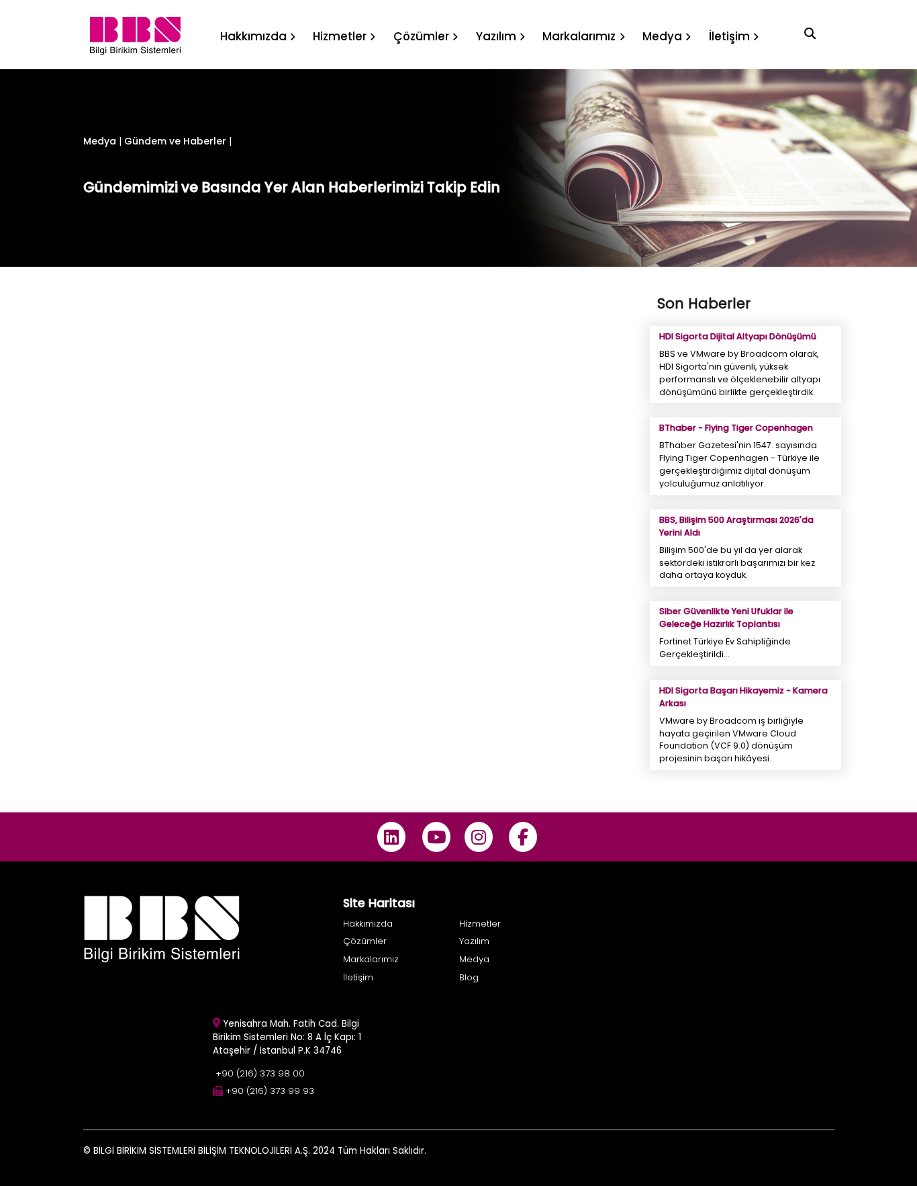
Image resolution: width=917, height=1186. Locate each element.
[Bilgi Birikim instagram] (478, 837)
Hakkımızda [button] (253, 36)
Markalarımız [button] (579, 36)
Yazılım (474, 941)
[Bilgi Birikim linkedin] (392, 837)
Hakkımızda (368, 923)
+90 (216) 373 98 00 (260, 1073)
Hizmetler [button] (340, 36)
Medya (99, 141)
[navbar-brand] (135, 34)
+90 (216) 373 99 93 (270, 1091)
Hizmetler (480, 923)
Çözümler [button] (421, 36)
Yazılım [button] (496, 36)
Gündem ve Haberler (176, 141)
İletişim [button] (729, 36)
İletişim (358, 977)
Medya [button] (662, 36)
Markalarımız (371, 959)
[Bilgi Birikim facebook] (523, 837)
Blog (469, 977)
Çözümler (365, 941)
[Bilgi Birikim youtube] (436, 837)
